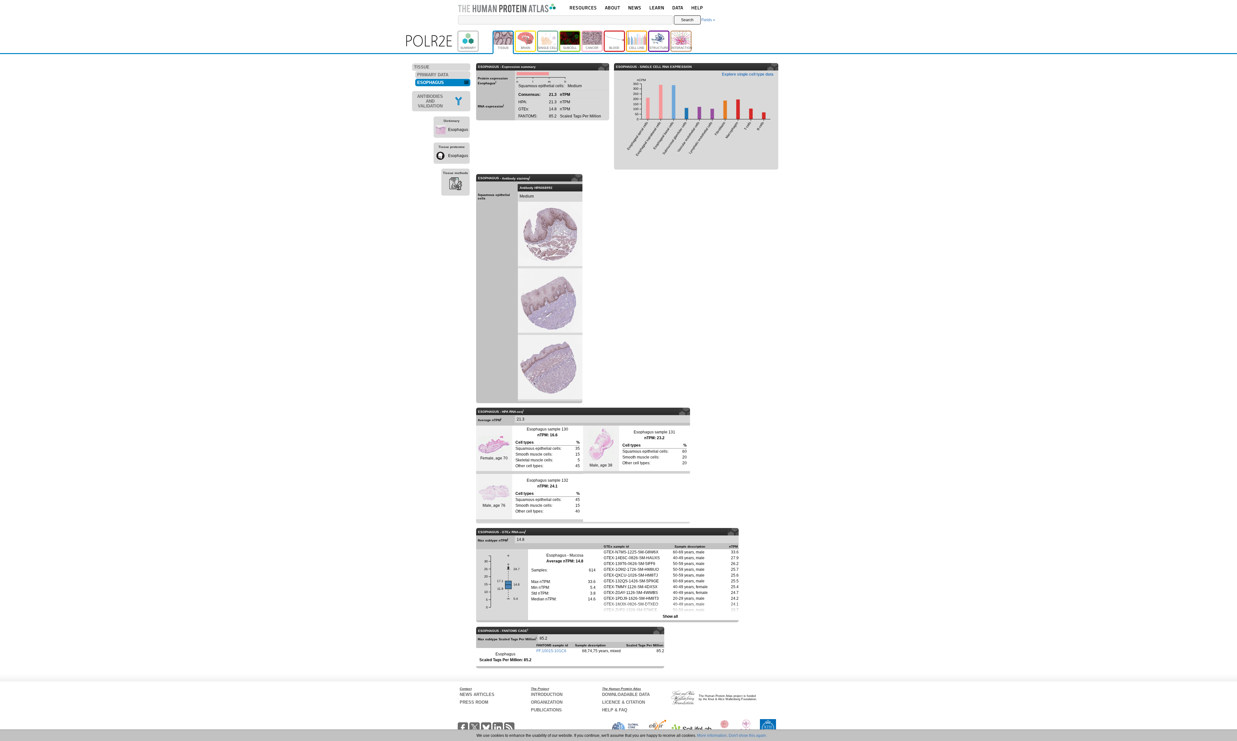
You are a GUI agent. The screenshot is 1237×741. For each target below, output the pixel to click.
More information (712, 735)
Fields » (708, 20)
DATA (677, 7)
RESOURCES (583, 7)
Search (687, 20)
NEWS (634, 7)
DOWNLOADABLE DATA (626, 694)
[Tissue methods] (455, 184)
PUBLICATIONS (546, 710)
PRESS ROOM (474, 702)
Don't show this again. (748, 735)
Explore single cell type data (747, 74)
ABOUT (612, 7)
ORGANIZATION (546, 702)
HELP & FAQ (614, 710)
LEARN (656, 7)
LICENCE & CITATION (623, 702)
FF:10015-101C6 (551, 651)
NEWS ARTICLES (477, 694)
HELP (697, 7)
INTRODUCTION (546, 694)
